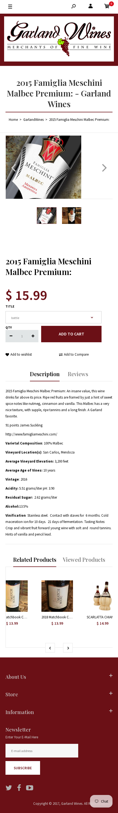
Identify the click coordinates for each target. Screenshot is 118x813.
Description (45, 374)
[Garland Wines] (59, 39)
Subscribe (23, 768)
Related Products (34, 559)
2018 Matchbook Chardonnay (63, 617)
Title (9, 306)
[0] (107, 7)
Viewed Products (84, 559)
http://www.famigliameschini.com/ (31, 434)
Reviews (78, 374)
